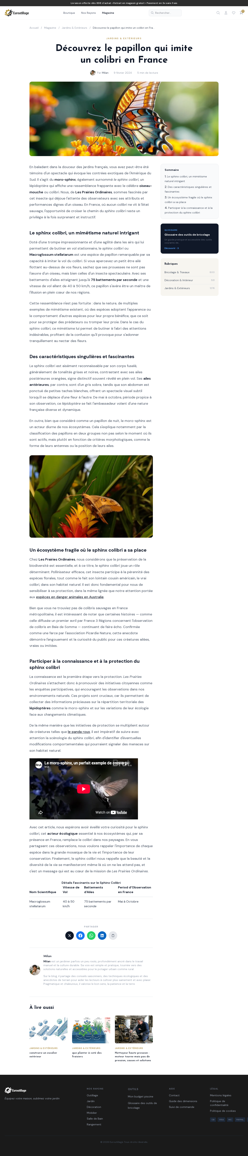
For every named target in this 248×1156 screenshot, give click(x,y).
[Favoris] (234, 13)
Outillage (92, 1095)
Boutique (69, 13)
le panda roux (79, 731)
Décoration (94, 1107)
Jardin (91, 1101)
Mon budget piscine (140, 1096)
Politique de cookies (223, 1111)
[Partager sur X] (69, 935)
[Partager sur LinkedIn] (102, 935)
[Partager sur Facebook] (80, 935)
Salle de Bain (95, 1118)
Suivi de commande (181, 1107)
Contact (174, 1095)
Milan (105, 72)
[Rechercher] (218, 13)
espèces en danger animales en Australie (70, 597)
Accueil (34, 27)
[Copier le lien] (113, 935)
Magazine (108, 13)
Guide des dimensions (183, 1101)
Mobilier (92, 1113)
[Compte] (226, 13)
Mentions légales (220, 1095)
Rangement (94, 1124)
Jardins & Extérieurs (74, 27)
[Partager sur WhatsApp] (91, 935)
